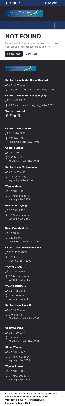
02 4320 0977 (17, 333)
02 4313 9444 (17, 271)
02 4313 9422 (17, 191)
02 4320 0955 (17, 310)
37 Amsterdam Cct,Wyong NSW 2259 (20, 198)
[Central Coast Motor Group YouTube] (15, 3)
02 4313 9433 (17, 291)
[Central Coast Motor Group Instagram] (11, 3)
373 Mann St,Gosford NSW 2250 (20, 259)
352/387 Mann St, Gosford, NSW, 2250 (31, 90)
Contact (52, 3)
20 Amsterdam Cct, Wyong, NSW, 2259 (31, 105)
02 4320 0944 (17, 172)
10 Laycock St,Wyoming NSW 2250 (21, 179)
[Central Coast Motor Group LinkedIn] (20, 3)
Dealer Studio (25, 403)
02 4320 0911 (17, 153)
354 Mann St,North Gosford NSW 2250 (24, 317)
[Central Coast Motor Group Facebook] (7, 3)
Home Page (14, 54)
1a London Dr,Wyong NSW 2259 (19, 297)
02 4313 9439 (17, 371)
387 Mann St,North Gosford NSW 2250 (24, 159)
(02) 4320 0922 (18, 252)
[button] (58, 25)
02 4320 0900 (17, 85)
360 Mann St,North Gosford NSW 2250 (24, 339)
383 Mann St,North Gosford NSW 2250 (24, 140)
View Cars (31, 54)
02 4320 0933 (17, 133)
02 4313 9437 (17, 100)
